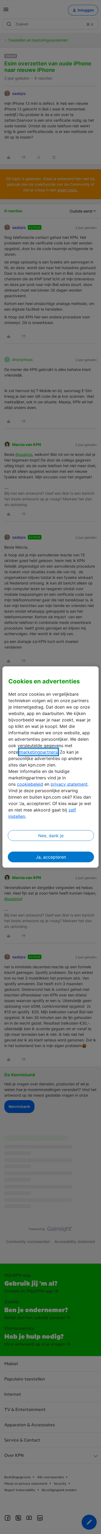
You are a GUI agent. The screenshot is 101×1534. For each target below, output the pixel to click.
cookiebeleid (30, 784)
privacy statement (69, 784)
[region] (50, 767)
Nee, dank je (51, 835)
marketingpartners (38, 751)
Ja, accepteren (51, 856)
